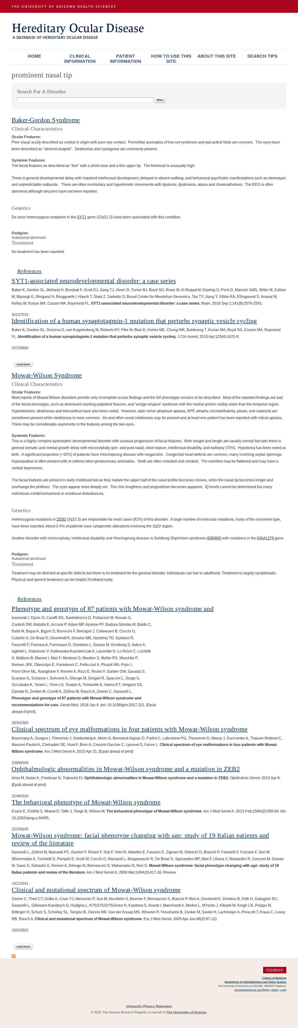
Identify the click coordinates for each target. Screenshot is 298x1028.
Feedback (274, 970)
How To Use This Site (171, 59)
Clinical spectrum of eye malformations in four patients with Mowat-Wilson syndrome (130, 729)
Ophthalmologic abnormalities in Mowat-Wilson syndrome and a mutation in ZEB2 (126, 768)
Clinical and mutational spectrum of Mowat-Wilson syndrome (96, 889)
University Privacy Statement (149, 1006)
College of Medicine (274, 978)
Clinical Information (80, 59)
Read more (25, 364)
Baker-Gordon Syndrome (46, 119)
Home (34, 56)
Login (283, 989)
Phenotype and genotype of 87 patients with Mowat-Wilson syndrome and (112, 608)
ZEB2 (61, 519)
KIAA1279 (265, 538)
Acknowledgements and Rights (251, 989)
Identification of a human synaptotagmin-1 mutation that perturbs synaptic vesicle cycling (134, 320)
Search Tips (262, 56)
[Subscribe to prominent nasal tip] (13, 956)
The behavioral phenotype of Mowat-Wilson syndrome (86, 802)
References (29, 271)
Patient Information (125, 59)
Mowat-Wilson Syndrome (47, 375)
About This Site (216, 56)
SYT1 (81, 217)
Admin (274, 989)
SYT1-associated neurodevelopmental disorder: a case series (94, 280)
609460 (214, 538)
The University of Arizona (186, 1012)
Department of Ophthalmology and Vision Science (255, 982)
